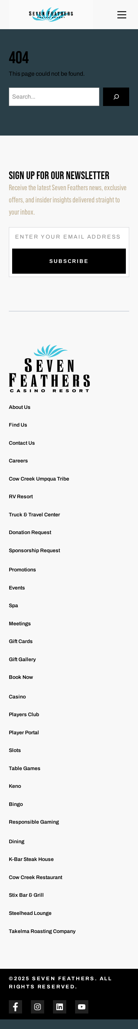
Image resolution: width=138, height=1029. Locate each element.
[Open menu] (121, 14)
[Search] (116, 97)
